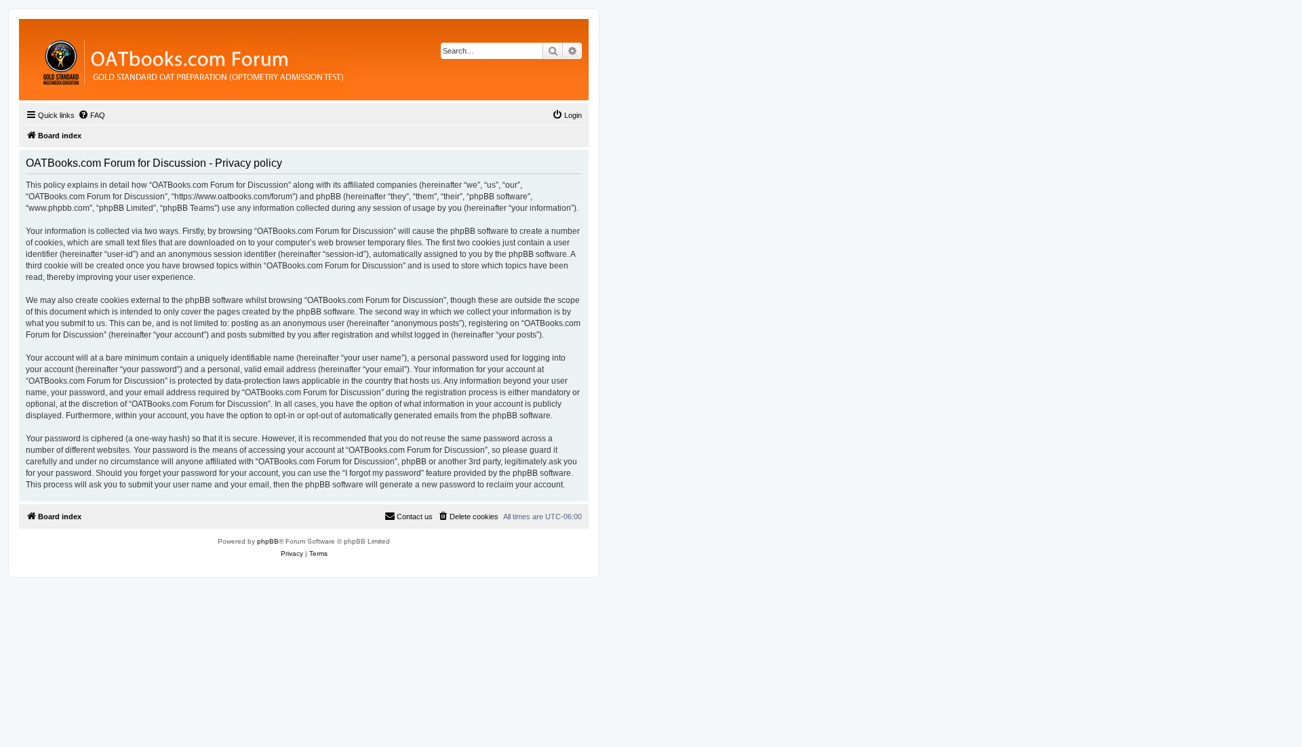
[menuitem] (91, 115)
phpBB (268, 541)
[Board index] (267, 59)
